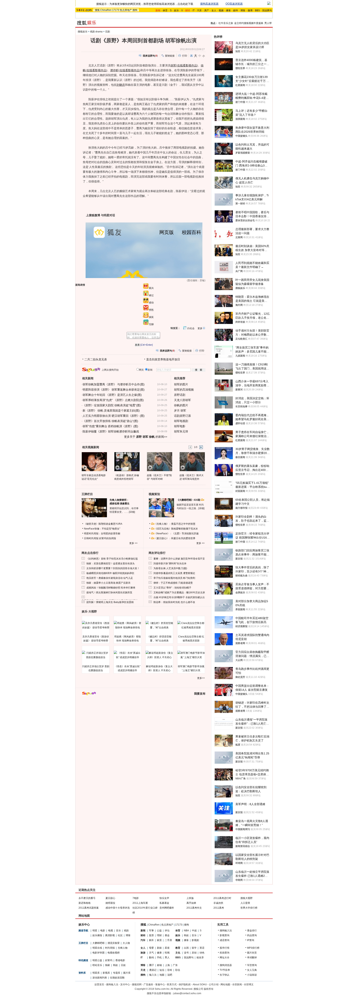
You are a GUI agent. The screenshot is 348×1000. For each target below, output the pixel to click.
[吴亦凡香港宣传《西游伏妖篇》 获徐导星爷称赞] (95, 625)
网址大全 (224, 957)
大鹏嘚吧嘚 (98, 943)
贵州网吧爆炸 (167, 907)
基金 (167, 935)
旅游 (143, 952)
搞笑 (151, 317)
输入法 (152, 974)
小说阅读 (252, 974)
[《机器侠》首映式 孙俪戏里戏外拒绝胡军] (126, 461)
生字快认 (224, 974)
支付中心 (125, 984)
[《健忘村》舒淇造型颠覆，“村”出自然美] (159, 625)
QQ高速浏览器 (234, 3)
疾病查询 (224, 952)
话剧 (107, 31)
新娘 (159, 947)
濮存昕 (114, 70)
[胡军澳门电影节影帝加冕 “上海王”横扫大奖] (191, 655)
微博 (250, 10)
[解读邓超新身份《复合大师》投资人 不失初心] (159, 655)
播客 (228, 10)
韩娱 (115, 965)
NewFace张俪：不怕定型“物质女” (102, 528)
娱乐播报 (97, 935)
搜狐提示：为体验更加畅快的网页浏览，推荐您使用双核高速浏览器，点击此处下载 (144, 3)
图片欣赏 (252, 952)
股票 (151, 935)
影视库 (106, 972)
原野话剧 (179, 394)
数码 (151, 957)
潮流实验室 (114, 943)
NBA (186, 930)
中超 (194, 930)
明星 (94, 930)
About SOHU (200, 984)
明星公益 (97, 960)
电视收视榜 (114, 952)
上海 (167, 965)
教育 (177, 947)
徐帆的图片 (181, 405)
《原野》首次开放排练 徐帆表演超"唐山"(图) (110, 421)
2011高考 (218, 907)
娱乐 (176, 10)
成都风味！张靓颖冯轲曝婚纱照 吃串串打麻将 (110, 587)
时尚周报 (110, 947)
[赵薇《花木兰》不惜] (159, 461)
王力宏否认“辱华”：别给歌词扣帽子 (172, 587)
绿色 (202, 952)
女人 (213, 10)
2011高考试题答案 (89, 907)
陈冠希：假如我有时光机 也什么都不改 (174, 602)
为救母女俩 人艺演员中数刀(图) (170, 568)
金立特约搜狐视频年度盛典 (248, 23)
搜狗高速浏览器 (209, 3)
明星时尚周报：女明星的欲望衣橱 (102, 533)
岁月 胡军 (180, 410)
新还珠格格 (85, 903)
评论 (167, 930)
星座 (167, 947)
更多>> (201, 678)
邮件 (235, 10)
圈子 (151, 965)
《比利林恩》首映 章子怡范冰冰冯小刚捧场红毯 (112, 558)
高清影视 (110, 935)
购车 (151, 940)
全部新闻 (237, 984)
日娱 (123, 965)
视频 (221, 10)
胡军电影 (179, 426)
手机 (159, 957)
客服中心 (160, 984)
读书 (186, 952)
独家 (107, 965)
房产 (206, 10)
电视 (110, 930)
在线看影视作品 (187, 65)
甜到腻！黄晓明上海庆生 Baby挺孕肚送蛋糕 (110, 602)
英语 (202, 947)
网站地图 (225, 984)
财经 (143, 935)
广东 (175, 965)
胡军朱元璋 (181, 431)
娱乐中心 (84, 924)
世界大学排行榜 (248, 907)
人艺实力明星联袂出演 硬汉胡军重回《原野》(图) (114, 415)
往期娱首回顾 (117, 977)
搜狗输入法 (226, 930)
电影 (102, 930)
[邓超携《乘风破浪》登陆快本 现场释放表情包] (127, 625)
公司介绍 (214, 984)
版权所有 (208, 989)
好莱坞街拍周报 (107, 538)
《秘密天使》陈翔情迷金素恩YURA (103, 523)
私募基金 (164, 903)
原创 (194, 952)
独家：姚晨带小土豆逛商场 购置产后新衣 (108, 582)
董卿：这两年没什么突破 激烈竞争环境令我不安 (179, 558)
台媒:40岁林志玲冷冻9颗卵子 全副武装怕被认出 (179, 597)
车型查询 (252, 965)
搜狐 (97, 10)
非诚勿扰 (218, 903)
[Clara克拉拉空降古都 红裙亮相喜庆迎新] (191, 625)
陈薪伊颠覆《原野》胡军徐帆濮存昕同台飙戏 (111, 431)
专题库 (116, 972)
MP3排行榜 (253, 947)
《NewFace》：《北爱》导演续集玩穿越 (176, 533)
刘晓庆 (121, 84)
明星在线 (97, 947)
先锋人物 (122, 947)
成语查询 (224, 940)
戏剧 (126, 930)
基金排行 (252, 930)
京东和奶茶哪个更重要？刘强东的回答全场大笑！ (113, 568)
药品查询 (252, 935)
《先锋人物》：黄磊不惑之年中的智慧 (174, 523)
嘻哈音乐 (97, 965)
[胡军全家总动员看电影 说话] (94, 461)
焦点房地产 (126, 10)
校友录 (200, 957)
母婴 (151, 947)
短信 (162, 970)
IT (194, 10)
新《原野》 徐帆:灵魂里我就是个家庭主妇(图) (111, 410)
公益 (159, 930)
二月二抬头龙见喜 (95, 359)
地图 (162, 974)
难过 (151, 295)
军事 (151, 930)
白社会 (191, 328)
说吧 (169, 974)
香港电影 (120, 960)
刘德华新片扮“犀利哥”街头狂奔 (169, 563)
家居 (159, 940)
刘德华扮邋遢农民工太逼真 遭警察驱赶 (174, 573)
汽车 (199, 10)
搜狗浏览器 (226, 965)
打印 (184, 55)
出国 (186, 947)
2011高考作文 (194, 907)
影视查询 (224, 935)
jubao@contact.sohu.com (187, 993)
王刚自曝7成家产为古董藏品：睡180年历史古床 (179, 592)
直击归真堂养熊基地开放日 (163, 359)
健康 (159, 952)
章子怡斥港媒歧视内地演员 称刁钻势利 (174, 578)
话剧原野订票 (182, 415)
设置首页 (99, 984)
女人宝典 (252, 970)
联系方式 (172, 984)
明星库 (96, 972)
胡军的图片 (181, 384)
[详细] (132, 512)
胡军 (173, 65)
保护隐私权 (185, 984)
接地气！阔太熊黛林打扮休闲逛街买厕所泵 (109, 592)
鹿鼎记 (152, 970)
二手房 (168, 940)
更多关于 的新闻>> (145, 436)
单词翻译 (252, 957)
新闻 (143, 930)
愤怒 (151, 309)
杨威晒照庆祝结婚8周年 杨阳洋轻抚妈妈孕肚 (110, 573)
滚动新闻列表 (99, 977)
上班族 (190, 898)
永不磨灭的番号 (87, 898)
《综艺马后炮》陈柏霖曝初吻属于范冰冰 (176, 528)
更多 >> (133, 543)
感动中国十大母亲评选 (118, 907)
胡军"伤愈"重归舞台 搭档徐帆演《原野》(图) (110, 426)
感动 (151, 302)
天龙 (143, 970)
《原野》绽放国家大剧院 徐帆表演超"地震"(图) (112, 405)
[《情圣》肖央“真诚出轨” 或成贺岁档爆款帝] (127, 655)
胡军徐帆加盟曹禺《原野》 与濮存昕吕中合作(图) (114, 384)
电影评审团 (98, 952)
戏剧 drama (96, 31)
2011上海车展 (140, 903)
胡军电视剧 (181, 421)
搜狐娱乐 (82, 31)
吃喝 (167, 952)
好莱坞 (108, 960)
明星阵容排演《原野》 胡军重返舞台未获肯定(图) (114, 389)
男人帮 (268, 23)
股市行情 (224, 947)
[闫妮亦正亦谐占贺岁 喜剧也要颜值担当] (95, 655)
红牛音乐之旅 (226, 23)
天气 (151, 952)
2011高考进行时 (222, 898)
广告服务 (148, 984)
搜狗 (135, 10)
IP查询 (250, 940)
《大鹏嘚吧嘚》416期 (189, 499)
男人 (167, 957)
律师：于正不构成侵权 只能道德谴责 (173, 582)
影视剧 (195, 940)
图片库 (126, 972)
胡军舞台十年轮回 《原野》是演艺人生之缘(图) (112, 394)
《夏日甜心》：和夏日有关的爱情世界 (174, 538)
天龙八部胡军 (182, 400)
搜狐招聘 (137, 984)
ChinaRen (106, 10)
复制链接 (170, 55)
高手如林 (191, 903)
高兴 (151, 288)
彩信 (177, 970)
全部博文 (249, 984)
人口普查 (245, 903)
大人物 (126, 943)
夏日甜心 (110, 898)
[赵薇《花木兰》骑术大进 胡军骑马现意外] (192, 461)
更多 (200, 328)
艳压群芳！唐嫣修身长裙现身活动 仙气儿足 (109, 578)
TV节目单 (225, 970)
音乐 (118, 930)
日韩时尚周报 (91, 538)
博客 (242, 10)
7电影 (136, 898)
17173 (115, 10)
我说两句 (267, 10)
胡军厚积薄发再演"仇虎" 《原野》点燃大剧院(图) (113, 400)
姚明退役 (110, 903)
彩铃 (169, 970)
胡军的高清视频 (184, 389)
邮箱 (159, 965)
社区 (120, 935)
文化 (177, 952)
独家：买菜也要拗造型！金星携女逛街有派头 (110, 563)
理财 (159, 935)
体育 (165, 10)
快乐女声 (164, 898)
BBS (257, 10)
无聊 (151, 324)
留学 (194, 947)
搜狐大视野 (246, 898)
